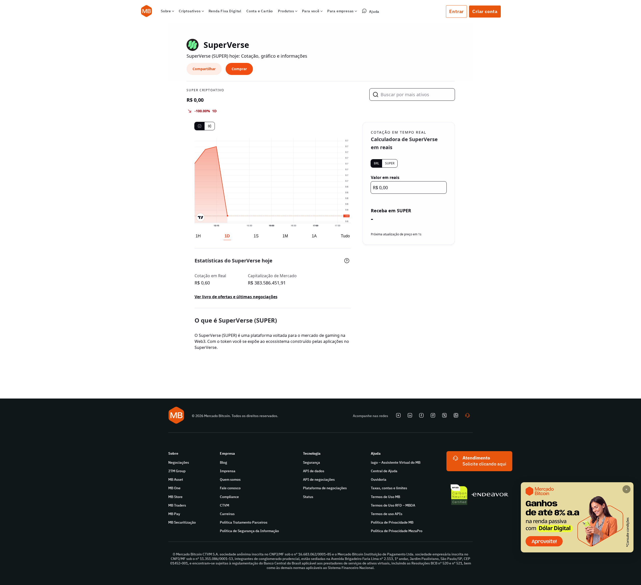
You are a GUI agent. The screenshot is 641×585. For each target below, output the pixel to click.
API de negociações (319, 479)
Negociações (178, 462)
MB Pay (174, 514)
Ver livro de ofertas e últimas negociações (236, 297)
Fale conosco (230, 488)
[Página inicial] (146, 11)
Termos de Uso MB (385, 497)
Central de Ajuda (384, 471)
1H (198, 236)
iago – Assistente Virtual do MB (395, 462)
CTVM (224, 505)
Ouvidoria (378, 479)
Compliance (229, 497)
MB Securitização (182, 522)
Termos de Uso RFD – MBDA (393, 505)
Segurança (311, 462)
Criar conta (485, 11)
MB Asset (175, 479)
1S (256, 236)
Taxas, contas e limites (389, 488)
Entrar (456, 11)
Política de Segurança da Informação (249, 531)
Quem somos (230, 479)
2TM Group (177, 471)
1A (314, 236)
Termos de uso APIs (386, 514)
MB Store (175, 497)
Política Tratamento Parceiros (243, 522)
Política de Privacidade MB (392, 522)
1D (227, 236)
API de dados (313, 471)
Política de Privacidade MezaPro (396, 531)
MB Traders (177, 505)
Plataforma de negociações (325, 488)
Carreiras (227, 514)
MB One (174, 488)
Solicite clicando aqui (484, 464)
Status (308, 497)
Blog (223, 462)
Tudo (345, 236)
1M (285, 236)
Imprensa (227, 471)
